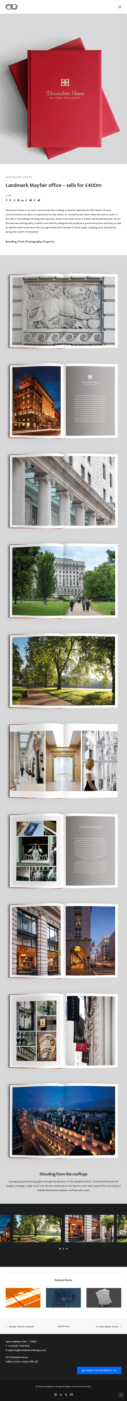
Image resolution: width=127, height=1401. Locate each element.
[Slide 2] (63, 1249)
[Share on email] (38, 200)
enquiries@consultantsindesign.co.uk (26, 1350)
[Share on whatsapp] (26, 200)
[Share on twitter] (10, 200)
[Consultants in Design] (11, 7)
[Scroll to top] (121, 1395)
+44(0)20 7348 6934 (19, 1346)
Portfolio (63, 1326)
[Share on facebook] (6, 200)
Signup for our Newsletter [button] (101, 1370)
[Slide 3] (67, 1249)
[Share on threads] (14, 200)
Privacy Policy (85, 1386)
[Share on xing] (34, 200)
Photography (33, 241)
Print (21, 241)
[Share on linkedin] (22, 200)
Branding (11, 241)
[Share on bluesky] (30, 200)
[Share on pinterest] (18, 200)
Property (48, 241)
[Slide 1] (60, 1249)
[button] (120, 7)
